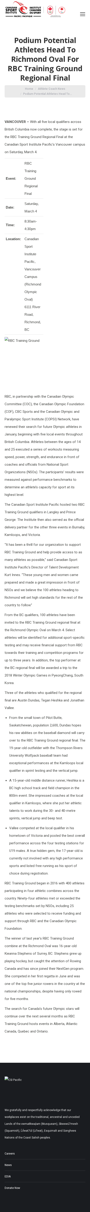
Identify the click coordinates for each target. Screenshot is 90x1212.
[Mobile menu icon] (82, 14)
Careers (10, 1153)
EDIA (8, 1176)
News (8, 1165)
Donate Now (12, 1188)
